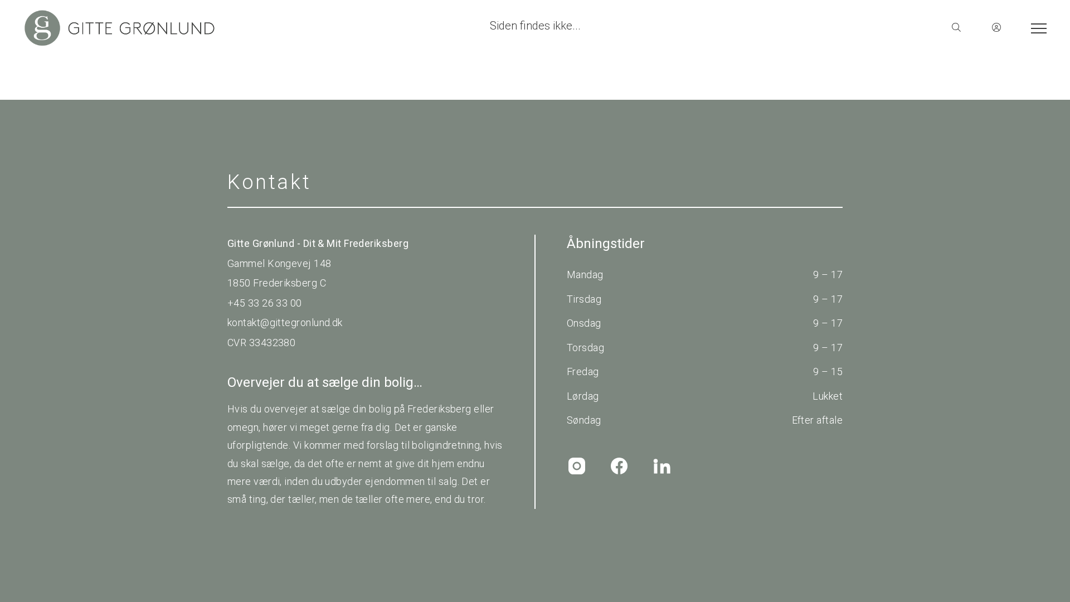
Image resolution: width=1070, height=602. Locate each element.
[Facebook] (619, 466)
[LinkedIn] (661, 466)
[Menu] (1036, 28)
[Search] (956, 28)
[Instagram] (577, 466)
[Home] (278, 28)
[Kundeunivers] (996, 28)
